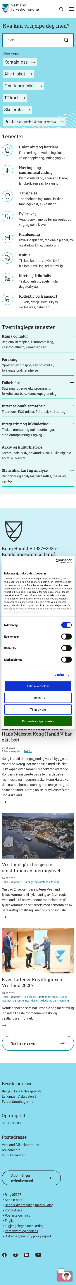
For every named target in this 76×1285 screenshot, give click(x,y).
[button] (71, 9)
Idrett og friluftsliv (48, 996)
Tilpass (36, 697)
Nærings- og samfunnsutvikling (41, 882)
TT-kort (11, 97)
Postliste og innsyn (19, 1215)
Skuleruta (14, 109)
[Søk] (61, 9)
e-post (17, 1200)
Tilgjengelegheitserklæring (24, 1226)
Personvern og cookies (21, 1231)
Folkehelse (30, 996)
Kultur (63, 996)
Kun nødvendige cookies (38, 721)
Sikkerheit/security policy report (28, 1236)
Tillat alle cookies (38, 686)
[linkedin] (26, 1254)
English (10, 1221)
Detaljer (59, 674)
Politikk (28, 751)
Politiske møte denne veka (30, 121)
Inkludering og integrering (54, 1000)
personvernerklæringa (24, 612)
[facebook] (4, 1254)
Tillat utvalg (38, 709)
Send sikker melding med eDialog (29, 1205)
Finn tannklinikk (20, 85)
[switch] (66, 637)
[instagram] (15, 1254)
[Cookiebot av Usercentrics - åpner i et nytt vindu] (55, 561)
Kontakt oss (16, 62)
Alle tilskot (15, 74)
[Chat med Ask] (64, 1276)
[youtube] (38, 1254)
